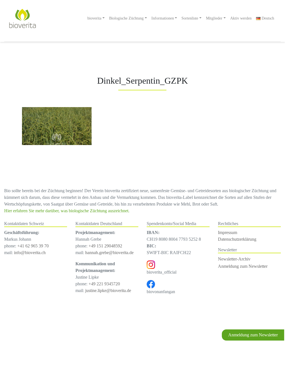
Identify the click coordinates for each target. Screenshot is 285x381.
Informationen (162, 18)
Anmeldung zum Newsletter (253, 334)
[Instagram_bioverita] (151, 264)
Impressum (227, 232)
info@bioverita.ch (30, 252)
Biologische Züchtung (126, 18)
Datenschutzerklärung (237, 239)
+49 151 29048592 (105, 245)
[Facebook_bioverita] (151, 283)
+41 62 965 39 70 (33, 245)
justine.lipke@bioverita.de (108, 290)
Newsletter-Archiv (234, 259)
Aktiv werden (241, 18)
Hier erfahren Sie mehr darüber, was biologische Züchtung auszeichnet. (66, 210)
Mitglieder (214, 18)
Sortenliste (189, 18)
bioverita (94, 18)
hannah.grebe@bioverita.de (109, 252)
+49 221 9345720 (104, 283)
